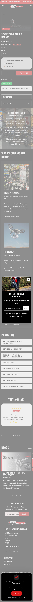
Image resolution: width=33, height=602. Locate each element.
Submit (26, 308)
